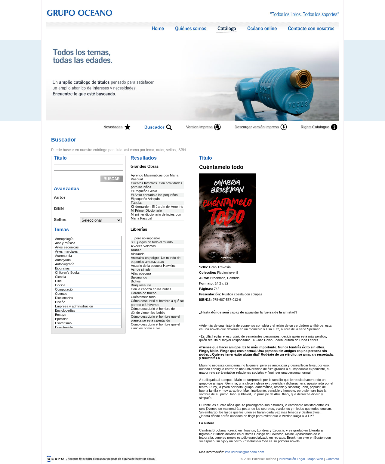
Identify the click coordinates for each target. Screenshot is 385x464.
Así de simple (140, 269)
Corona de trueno (143, 293)
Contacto (332, 459)
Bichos (136, 281)
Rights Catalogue (315, 127)
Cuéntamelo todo (143, 297)
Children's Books (67, 272)
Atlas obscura (141, 273)
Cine (58, 281)
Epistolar (61, 319)
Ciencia (60, 277)
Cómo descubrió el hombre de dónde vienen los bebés (153, 310)
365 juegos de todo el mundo (152, 242)
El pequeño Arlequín (145, 199)
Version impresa (199, 127)
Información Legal (292, 459)
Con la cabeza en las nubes (151, 289)
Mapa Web (315, 459)
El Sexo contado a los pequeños (154, 195)
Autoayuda (63, 260)
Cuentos (61, 293)
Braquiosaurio (141, 285)
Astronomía (63, 255)
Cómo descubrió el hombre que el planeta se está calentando (155, 318)
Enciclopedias (65, 310)
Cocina (60, 285)
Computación (64, 289)
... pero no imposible (145, 238)
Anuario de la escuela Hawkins (153, 265)
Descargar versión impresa (257, 127)
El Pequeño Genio (144, 191)
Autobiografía (64, 264)
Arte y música (65, 243)
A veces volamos (143, 246)
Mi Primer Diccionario (146, 210)
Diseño (60, 302)
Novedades (112, 127)
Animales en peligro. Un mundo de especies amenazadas (155, 259)
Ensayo (60, 314)
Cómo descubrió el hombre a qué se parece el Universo (157, 303)
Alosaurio (137, 254)
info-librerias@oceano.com (244, 452)
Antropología (64, 239)
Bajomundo (139, 277)
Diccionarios (64, 298)
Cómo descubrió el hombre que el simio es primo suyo (155, 326)
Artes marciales (66, 251)
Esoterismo (63, 323)
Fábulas (137, 202)
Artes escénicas (67, 247)
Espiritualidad (64, 327)
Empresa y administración (74, 306)
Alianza (136, 250)
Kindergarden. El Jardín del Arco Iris (157, 206)
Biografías (62, 268)
